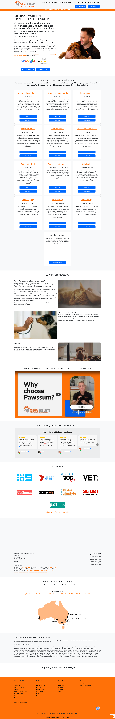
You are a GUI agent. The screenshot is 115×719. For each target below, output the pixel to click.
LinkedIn (60, 687)
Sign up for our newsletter (21, 702)
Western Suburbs (42, 572)
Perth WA (87, 594)
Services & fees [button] (57, 2)
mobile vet (36, 54)
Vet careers (17, 689)
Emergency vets (46, 2)
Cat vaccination (57, 128)
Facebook (60, 683)
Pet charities (17, 700)
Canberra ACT (66, 594)
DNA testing (57, 199)
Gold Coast (82, 594)
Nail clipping (86, 164)
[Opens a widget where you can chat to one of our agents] (110, 716)
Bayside (27, 570)
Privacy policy (83, 683)
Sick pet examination (41, 685)
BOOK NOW (94, 6)
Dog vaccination (28, 128)
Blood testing (87, 199)
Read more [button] (22, 447)
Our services (39, 683)
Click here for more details (57, 512)
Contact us (17, 685)
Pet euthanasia (40, 687)
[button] (18, 444)
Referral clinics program (20, 691)
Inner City (32, 570)
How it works (76, 2)
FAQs (91, 2)
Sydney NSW (28, 594)
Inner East (37, 570)
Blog (37, 695)
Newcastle (34, 594)
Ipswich (16, 572)
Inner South (51, 570)
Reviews (96, 2)
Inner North (44, 570)
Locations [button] (85, 2)
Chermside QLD (26, 567)
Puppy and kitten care (57, 164)
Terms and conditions (85, 685)
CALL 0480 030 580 (80, 6)
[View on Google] (19, 452)
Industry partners (18, 695)
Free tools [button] (67, 2)
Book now (28, 116)
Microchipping (28, 199)
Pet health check (28, 164)
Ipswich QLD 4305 (51, 567)
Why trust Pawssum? (19, 687)
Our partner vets (18, 693)
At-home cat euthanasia (57, 93)
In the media (17, 698)
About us (16, 683)
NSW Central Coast (43, 594)
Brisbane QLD (74, 594)
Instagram (61, 685)
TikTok (60, 691)
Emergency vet (86, 93)
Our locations (39, 691)
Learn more (28, 120)
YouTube (60, 689)
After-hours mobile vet (87, 128)
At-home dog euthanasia (28, 93)
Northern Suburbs (23, 572)
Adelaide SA (51, 594)
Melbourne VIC (59, 594)
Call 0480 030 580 (57, 262)
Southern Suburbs (33, 572)
